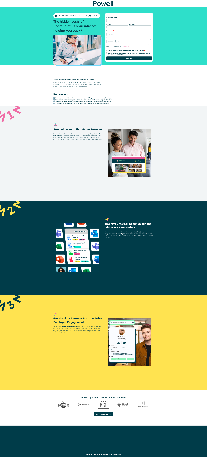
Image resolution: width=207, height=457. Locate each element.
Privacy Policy (125, 46)
